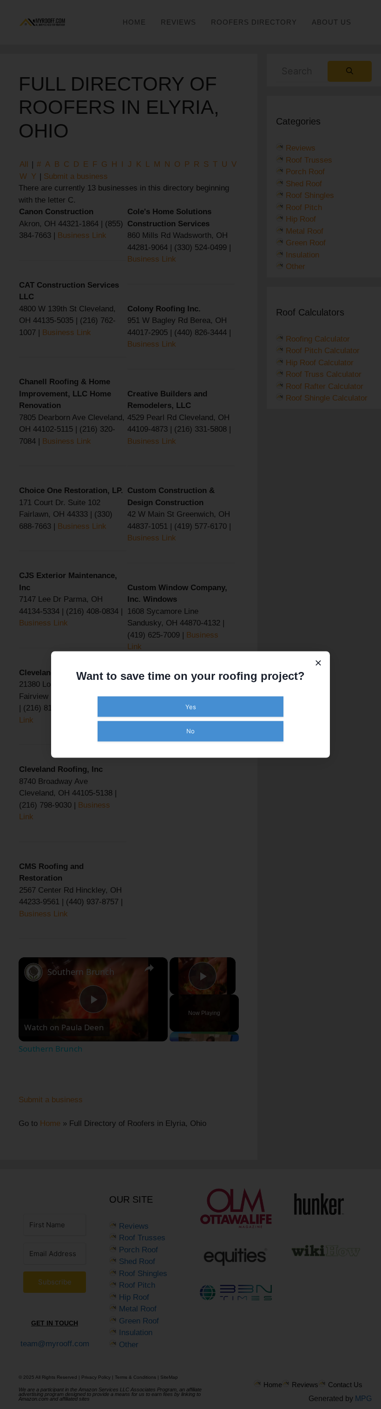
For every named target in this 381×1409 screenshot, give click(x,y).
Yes (190, 706)
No (190, 731)
